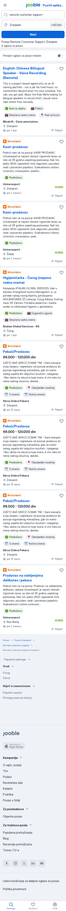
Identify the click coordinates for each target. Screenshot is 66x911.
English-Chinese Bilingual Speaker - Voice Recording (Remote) (24, 73)
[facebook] (6, 863)
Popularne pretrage (15, 659)
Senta (6, 677)
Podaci (7, 777)
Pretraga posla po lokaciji (17, 697)
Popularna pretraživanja (17, 832)
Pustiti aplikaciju (54, 5)
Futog (6, 672)
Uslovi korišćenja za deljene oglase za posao (31, 881)
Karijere (7, 788)
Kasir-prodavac (15, 147)
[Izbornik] (5, 5)
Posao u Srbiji (11, 800)
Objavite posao (12, 816)
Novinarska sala (13, 783)
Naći (33, 34)
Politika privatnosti (14, 889)
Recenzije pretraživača (17, 844)
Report (59, 130)
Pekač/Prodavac (16, 352)
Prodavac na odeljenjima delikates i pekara (23, 578)
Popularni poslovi (12, 692)
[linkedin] (33, 863)
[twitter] (24, 863)
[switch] (60, 56)
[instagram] (15, 863)
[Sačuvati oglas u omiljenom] (61, 69)
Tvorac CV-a (11, 850)
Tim (5, 771)
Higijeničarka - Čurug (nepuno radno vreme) (27, 280)
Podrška (8, 794)
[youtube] (41, 863)
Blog (6, 838)
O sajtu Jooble (12, 765)
